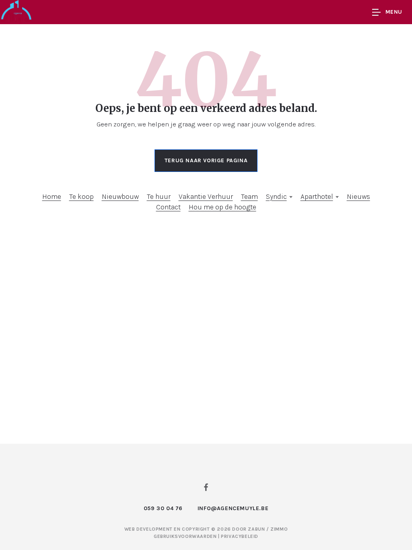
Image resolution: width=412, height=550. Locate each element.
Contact (168, 207)
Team (249, 196)
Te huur (159, 196)
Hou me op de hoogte (222, 207)
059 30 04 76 (163, 508)
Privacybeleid (239, 536)
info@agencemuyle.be (233, 508)
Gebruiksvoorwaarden (186, 536)
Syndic (276, 196)
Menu (393, 11)
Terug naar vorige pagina (206, 160)
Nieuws (358, 196)
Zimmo (279, 529)
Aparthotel (317, 196)
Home (51, 196)
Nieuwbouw (120, 196)
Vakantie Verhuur (206, 196)
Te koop (81, 196)
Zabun (256, 529)
